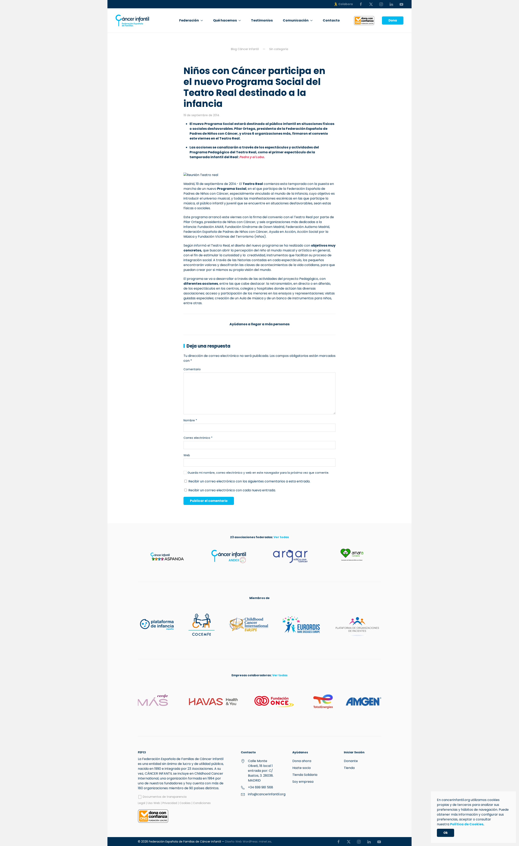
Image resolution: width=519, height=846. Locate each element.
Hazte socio (301, 767)
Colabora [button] (345, 4)
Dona (392, 20)
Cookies (185, 803)
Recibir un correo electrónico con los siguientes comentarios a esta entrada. (249, 481)
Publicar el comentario (208, 501)
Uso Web (154, 803)
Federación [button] (189, 20)
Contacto (331, 20)
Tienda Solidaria (304, 774)
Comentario (192, 369)
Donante (351, 761)
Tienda (349, 767)
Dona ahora (301, 761)
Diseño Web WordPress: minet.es (248, 842)
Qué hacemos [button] (225, 20)
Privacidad (169, 803)
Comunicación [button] (296, 20)
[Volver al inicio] (132, 20)
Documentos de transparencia (164, 797)
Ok (445, 833)
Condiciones (202, 803)
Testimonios (262, 20)
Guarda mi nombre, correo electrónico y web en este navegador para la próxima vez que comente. (258, 473)
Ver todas (281, 537)
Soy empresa (302, 781)
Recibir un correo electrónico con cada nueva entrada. (232, 490)
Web (186, 455)
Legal (141, 803)
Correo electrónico (197, 438)
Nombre (190, 420)
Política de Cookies (466, 824)
